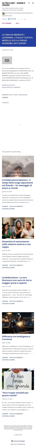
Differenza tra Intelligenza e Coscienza (16, 338)
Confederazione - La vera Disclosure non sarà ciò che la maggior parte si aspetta (16, 280)
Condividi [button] (5, 97)
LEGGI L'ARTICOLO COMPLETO (11, 87)
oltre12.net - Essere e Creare (13, 4)
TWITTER (12, 19)
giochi (11, 95)
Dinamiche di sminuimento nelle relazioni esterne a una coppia (16, 244)
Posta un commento (16, 206)
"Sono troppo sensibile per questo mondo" (15, 394)
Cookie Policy (18, 434)
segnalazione (23, 95)
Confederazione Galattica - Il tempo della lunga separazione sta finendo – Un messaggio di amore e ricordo (17, 184)
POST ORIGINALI (6, 23)
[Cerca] (29, 3)
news (16, 95)
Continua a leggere (8, 208)
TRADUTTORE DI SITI (7, 15)
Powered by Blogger (19, 441)
